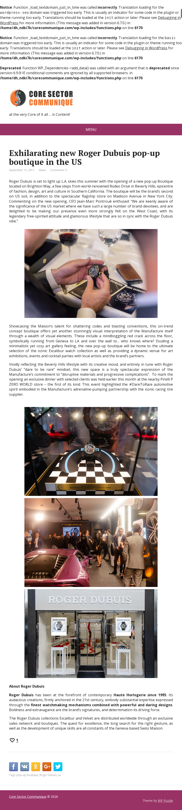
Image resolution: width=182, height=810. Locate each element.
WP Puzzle (165, 800)
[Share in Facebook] (13, 766)
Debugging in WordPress (146, 48)
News (42, 170)
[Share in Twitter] (57, 766)
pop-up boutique (27, 775)
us (59, 775)
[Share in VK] (24, 766)
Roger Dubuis (48, 775)
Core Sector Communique (27, 796)
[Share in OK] (35, 766)
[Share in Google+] (46, 766)
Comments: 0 (58, 170)
